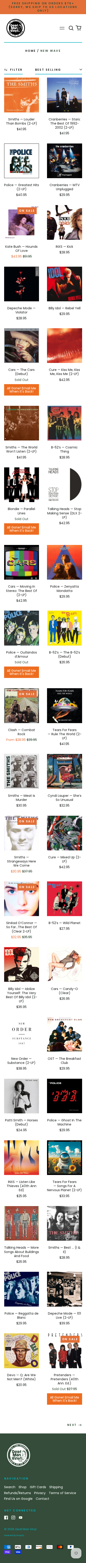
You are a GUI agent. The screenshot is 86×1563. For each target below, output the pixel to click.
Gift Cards (38, 1487)
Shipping (56, 1487)
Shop (23, 1487)
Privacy (40, 1493)
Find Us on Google (18, 1498)
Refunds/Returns (17, 1493)
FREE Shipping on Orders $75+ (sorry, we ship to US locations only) (43, 7)
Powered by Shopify (14, 1535)
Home (30, 51)
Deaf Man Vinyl (25, 1529)
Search (9, 1487)
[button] (71, 28)
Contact (42, 1498)
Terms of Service (62, 1493)
